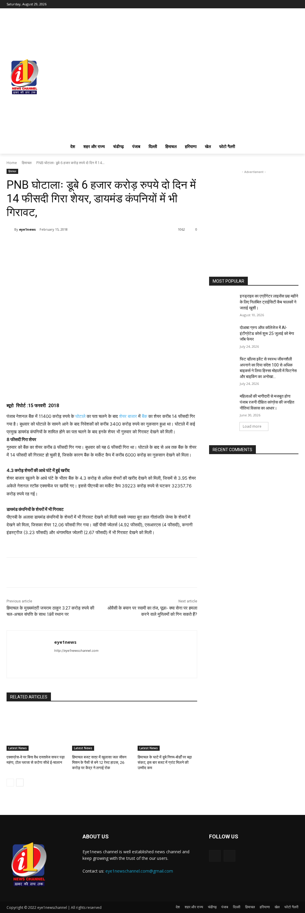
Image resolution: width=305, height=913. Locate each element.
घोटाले (80, 416)
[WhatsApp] (63, 245)
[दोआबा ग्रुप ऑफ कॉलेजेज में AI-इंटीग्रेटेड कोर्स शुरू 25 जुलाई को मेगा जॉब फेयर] (222, 334)
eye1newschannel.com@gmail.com (139, 871)
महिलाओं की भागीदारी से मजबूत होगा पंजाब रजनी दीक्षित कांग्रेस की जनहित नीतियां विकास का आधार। (267, 402)
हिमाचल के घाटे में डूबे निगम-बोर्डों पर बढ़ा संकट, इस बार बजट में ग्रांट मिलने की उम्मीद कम (165, 762)
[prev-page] (10, 782)
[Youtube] (295, 4)
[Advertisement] (253, 212)
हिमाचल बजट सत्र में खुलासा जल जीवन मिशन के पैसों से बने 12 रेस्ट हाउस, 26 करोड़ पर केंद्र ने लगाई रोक (99, 762)
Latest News (17, 748)
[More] (77, 245)
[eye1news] (10, 229)
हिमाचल (27, 162)
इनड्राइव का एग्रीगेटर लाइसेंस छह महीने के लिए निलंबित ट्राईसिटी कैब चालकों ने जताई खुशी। (269, 302)
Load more (252, 426)
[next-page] (20, 782)
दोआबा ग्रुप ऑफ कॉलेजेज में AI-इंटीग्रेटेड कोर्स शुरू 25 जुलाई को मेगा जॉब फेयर (267, 333)
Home (12, 162)
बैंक (144, 416)
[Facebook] (286, 4)
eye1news (27, 229)
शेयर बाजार (128, 416)
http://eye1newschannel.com (76, 650)
